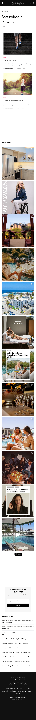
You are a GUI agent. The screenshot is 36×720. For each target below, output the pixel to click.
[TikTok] (21, 683)
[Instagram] (10, 683)
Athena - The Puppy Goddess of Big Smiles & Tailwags (14, 639)
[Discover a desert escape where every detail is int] (18, 332)
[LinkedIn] (25, 683)
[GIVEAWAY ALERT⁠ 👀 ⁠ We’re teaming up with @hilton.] (18, 163)
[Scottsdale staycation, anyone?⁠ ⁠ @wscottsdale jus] (18, 433)
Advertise (11, 697)
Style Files (22, 688)
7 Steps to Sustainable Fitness (13, 100)
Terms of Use (23, 697)
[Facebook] (14, 683)
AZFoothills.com (8, 617)
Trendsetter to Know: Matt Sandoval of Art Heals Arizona (14, 643)
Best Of (16, 694)
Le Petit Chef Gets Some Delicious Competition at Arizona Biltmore (17, 657)
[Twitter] (18, 683)
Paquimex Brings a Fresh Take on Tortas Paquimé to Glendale (16, 661)
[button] (3, 3)
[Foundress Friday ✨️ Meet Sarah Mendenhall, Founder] (18, 197)
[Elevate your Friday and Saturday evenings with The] (18, 399)
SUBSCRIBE (18, 605)
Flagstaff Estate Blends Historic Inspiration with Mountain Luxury (16, 652)
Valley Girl (5, 691)
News (4, 57)
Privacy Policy (17, 697)
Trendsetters (12, 691)
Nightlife (30, 691)
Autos (19, 691)
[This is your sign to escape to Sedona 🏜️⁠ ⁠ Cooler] (18, 230)
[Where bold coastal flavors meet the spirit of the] (18, 467)
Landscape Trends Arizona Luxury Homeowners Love (14, 648)
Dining (24, 691)
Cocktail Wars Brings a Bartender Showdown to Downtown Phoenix (17, 666)
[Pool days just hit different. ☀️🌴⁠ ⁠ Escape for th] (18, 534)
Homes (10, 694)
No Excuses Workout (10, 60)
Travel (28, 688)
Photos (21, 694)
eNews (16, 688)
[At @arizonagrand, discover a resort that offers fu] (18, 264)
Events (26, 694)
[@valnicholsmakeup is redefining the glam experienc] (18, 501)
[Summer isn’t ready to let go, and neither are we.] (18, 298)
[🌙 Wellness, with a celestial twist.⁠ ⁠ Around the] (18, 365)
